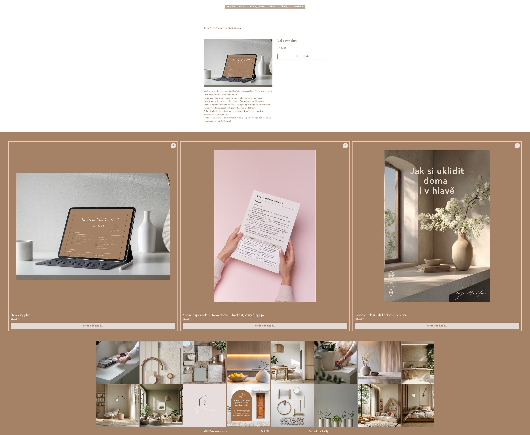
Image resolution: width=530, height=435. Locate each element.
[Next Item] (429, 383)
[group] (265, 236)
